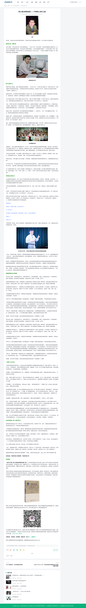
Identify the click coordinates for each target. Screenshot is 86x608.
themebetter (67, 605)
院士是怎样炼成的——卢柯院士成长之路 (26, 545)
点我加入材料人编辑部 (17, 533)
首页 (18, 2)
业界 (27, 2)
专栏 (12, 5)
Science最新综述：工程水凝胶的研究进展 (14, 563)
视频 (36, 2)
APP (48, 2)
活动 (40, 2)
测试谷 (33, 537)
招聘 (44, 2)
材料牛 (9, 5)
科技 (22, 2)
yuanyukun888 (25, 14)
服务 (32, 2)
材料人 (28, 537)
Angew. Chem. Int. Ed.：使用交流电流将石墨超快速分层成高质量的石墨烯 (46, 564)
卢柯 (8, 555)
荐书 (11, 555)
